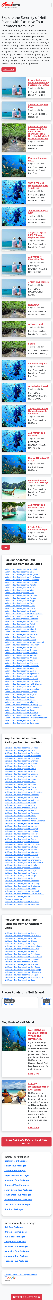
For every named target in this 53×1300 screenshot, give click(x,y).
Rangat (27, 51)
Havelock (26, 36)
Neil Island (39, 36)
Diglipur (40, 51)
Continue (12, 58)
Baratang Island (14, 51)
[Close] (50, 6)
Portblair (14, 36)
